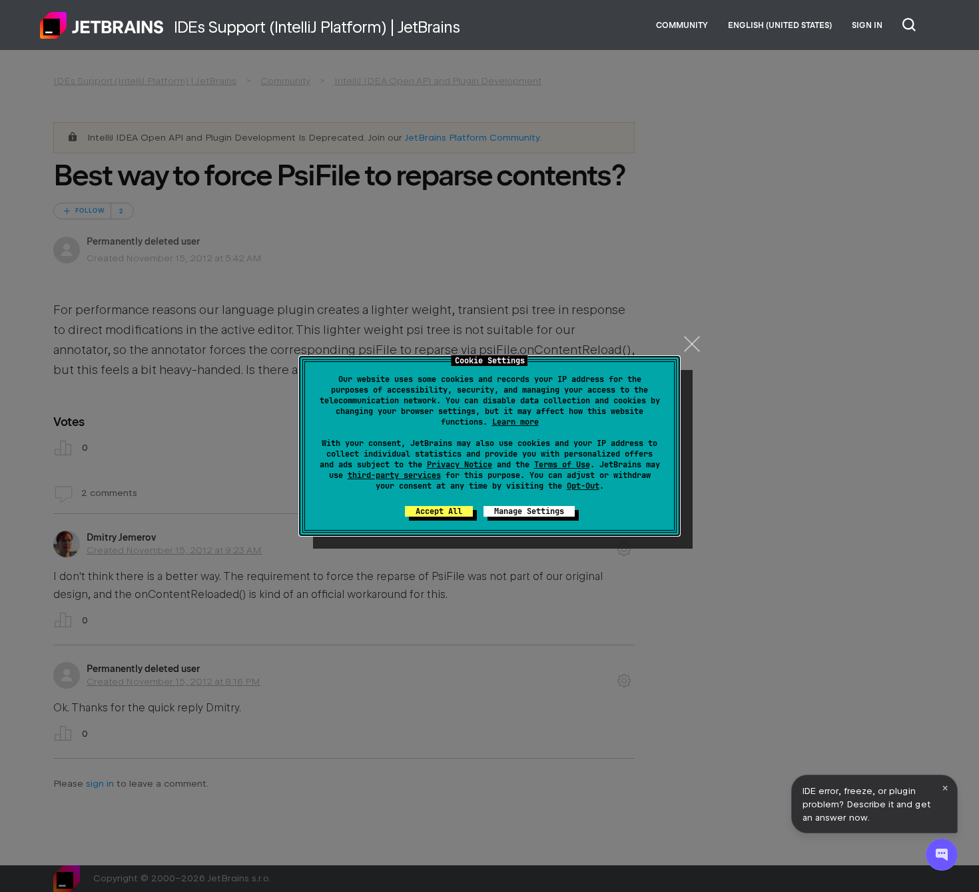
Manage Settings (529, 511)
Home (102, 25)
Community (682, 25)
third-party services (394, 475)
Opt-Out (583, 486)
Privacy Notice (459, 464)
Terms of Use (562, 464)
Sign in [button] (867, 25)
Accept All (439, 511)
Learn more (515, 422)
